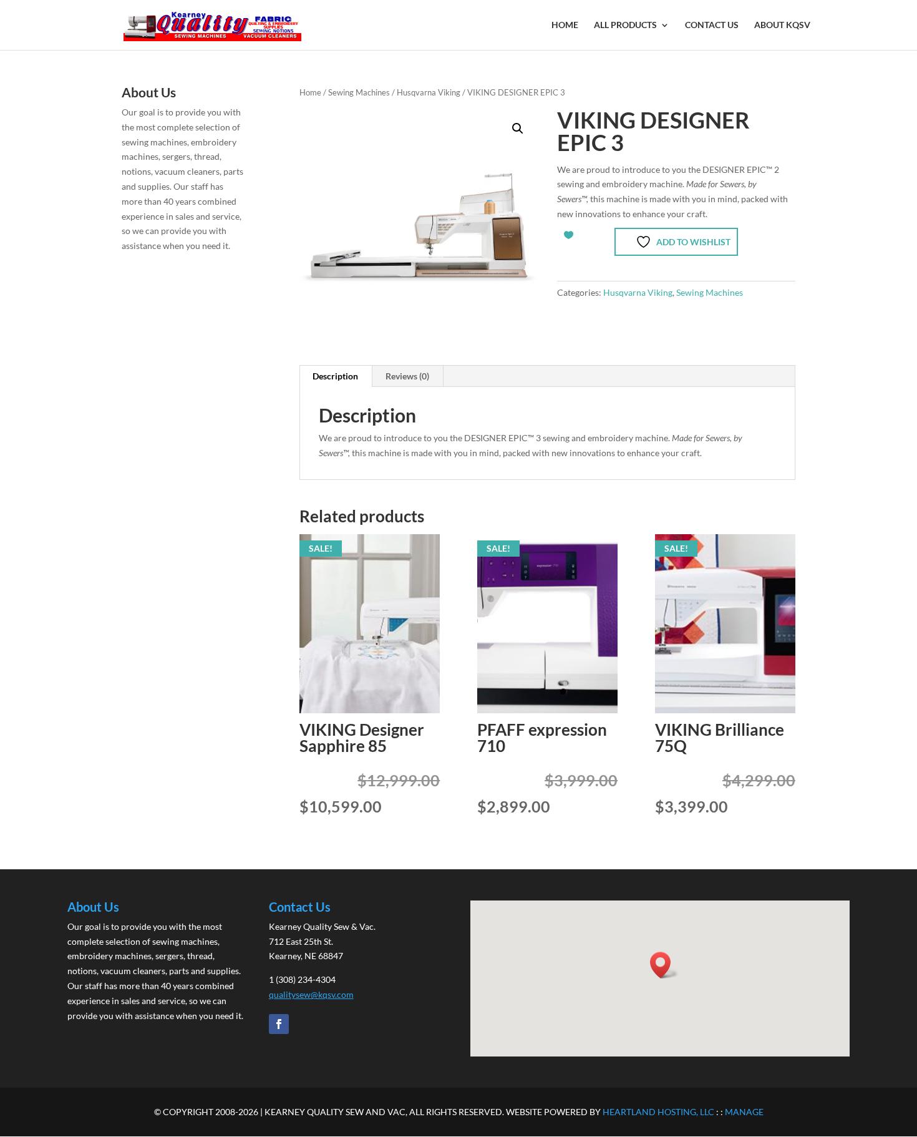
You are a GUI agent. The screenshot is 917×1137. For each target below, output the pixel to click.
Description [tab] (335, 376)
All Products (625, 25)
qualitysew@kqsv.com (311, 994)
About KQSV (782, 25)
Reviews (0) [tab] (407, 376)
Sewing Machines (359, 92)
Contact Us (712, 25)
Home (564, 25)
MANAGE (744, 1111)
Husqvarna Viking (428, 92)
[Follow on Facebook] (279, 1024)
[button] (518, 128)
